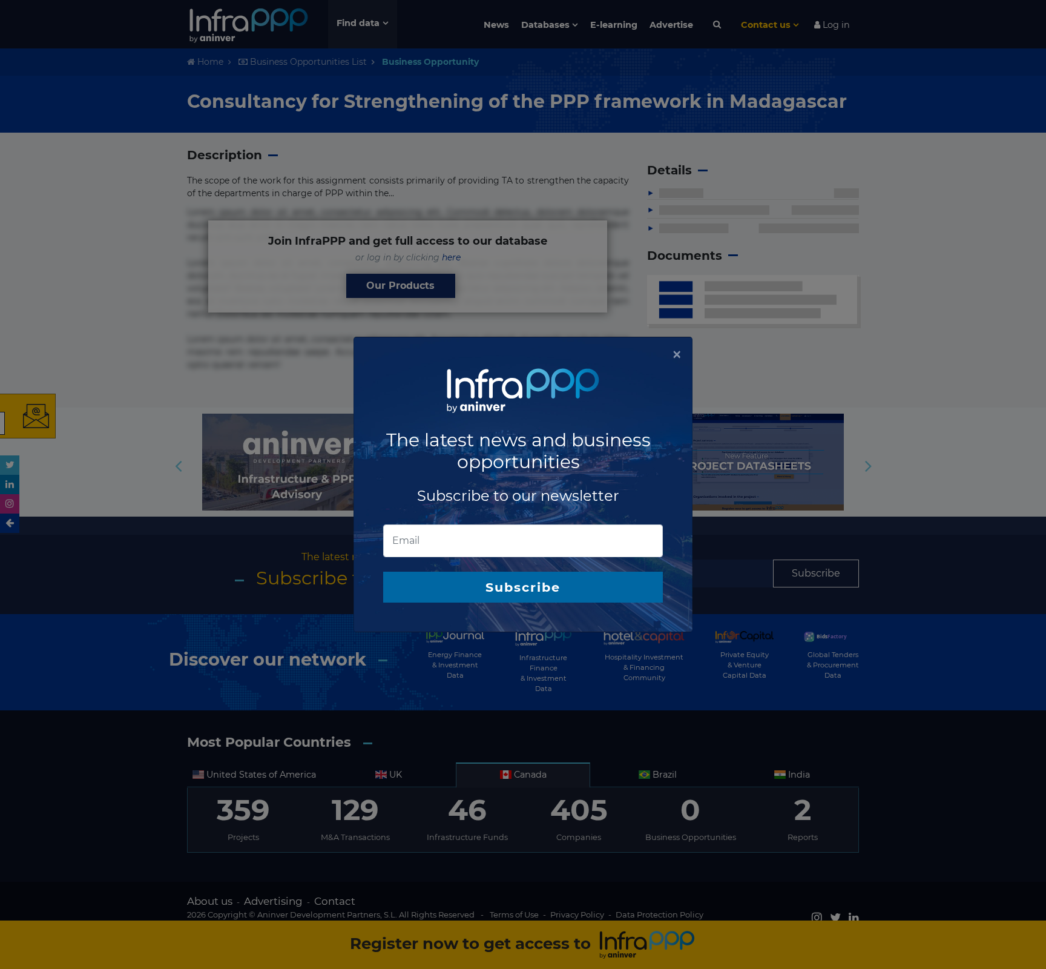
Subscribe (523, 587)
